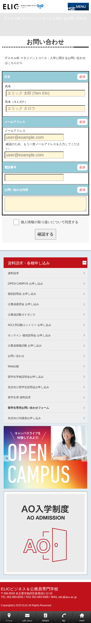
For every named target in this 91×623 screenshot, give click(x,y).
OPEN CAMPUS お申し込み (25, 283)
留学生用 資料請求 (19, 397)
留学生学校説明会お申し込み (26, 376)
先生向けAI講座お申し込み (24, 418)
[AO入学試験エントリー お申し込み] (45, 533)
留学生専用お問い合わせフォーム (28, 407)
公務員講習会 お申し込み (23, 304)
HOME (81, 621)
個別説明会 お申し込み (22, 293)
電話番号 (10, 167)
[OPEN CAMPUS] (45, 457)
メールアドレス (14, 121)
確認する (45, 234)
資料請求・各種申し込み (29, 263)
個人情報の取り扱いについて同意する (49, 222)
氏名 (7, 76)
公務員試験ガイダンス (21, 314)
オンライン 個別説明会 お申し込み (29, 335)
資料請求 (13, 273)
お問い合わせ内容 (16, 189)
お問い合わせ (16, 356)
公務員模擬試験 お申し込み (25, 345)
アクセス (9, 621)
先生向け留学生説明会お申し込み (28, 387)
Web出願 (13, 366)
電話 (63, 621)
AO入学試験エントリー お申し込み (29, 325)
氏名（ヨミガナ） (16, 101)
